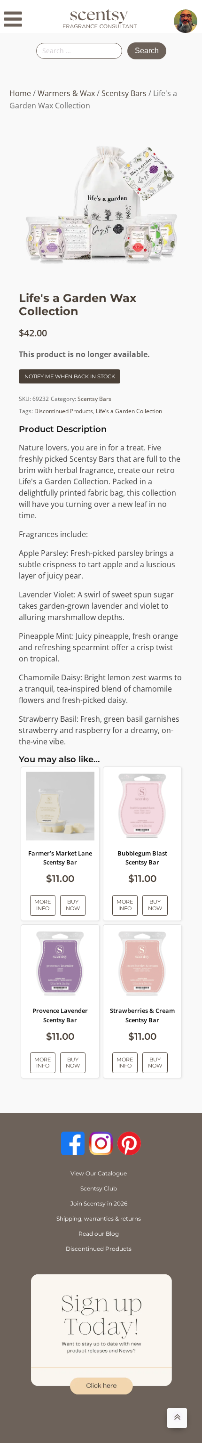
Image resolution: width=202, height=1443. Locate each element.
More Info (42, 904)
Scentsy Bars (124, 93)
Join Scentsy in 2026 (98, 1203)
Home (20, 93)
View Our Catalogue (98, 1173)
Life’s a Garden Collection (129, 411)
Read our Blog (98, 1233)
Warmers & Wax (66, 93)
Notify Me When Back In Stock (69, 376)
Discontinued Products (63, 411)
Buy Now (73, 904)
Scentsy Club (98, 1188)
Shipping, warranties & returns (98, 1218)
